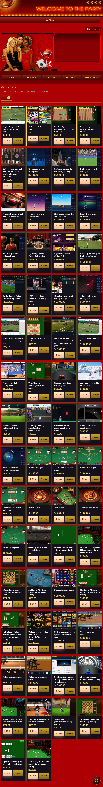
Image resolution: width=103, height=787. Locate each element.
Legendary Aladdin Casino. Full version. (62, 254)
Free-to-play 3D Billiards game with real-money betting (38, 764)
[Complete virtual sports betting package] (64, 284)
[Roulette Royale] (39, 496)
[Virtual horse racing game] (90, 620)
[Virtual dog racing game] (13, 665)
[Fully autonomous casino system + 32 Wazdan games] (64, 620)
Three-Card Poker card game (63, 468)
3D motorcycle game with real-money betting (90, 678)
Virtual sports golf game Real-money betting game (90, 256)
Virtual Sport (91, 77)
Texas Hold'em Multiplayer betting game (36, 385)
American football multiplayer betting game (10, 428)
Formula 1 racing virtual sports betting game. (13, 215)
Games (31, 77)
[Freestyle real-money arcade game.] (90, 202)
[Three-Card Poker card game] (64, 456)
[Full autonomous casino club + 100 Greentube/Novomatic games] (39, 620)
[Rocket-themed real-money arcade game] (13, 456)
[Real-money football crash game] (90, 157)
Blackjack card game (88, 467)
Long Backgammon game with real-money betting (89, 129)
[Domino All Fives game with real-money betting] (64, 535)
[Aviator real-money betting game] (90, 284)
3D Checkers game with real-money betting (89, 720)
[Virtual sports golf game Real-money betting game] (90, 242)
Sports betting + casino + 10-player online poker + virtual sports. (64, 679)
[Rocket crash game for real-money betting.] (64, 157)
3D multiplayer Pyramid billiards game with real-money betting (90, 550)
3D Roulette (59, 507)
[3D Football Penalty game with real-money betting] (64, 707)
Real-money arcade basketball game (10, 254)
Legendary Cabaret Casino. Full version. (36, 254)
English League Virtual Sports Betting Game (12, 297)
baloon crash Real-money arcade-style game (62, 428)
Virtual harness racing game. (37, 678)
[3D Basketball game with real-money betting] (39, 707)
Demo (7, 141)
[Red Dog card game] (39, 456)
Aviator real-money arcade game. (88, 426)
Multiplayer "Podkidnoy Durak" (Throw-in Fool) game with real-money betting (12, 636)
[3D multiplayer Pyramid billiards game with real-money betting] (90, 535)
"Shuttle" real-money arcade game (37, 215)
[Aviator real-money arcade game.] (90, 413)
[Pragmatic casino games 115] (64, 578)
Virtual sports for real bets (37, 128)
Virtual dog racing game (12, 676)
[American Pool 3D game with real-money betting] (13, 707)
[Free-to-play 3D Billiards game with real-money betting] (39, 749)
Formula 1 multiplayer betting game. (63, 384)
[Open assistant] (97, 781)
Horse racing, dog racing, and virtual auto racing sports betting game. (64, 342)
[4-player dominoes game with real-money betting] (13, 749)
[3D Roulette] (64, 496)
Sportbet (51, 77)
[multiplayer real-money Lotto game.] (39, 326)
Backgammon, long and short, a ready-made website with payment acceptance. (12, 173)
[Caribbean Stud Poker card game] (13, 496)
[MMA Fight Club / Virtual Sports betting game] (39, 284)
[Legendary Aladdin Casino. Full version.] (64, 242)
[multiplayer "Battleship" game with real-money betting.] (39, 578)
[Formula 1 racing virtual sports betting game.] (13, 202)
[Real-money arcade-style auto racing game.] (64, 202)
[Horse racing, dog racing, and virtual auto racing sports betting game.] (64, 326)
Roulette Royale (34, 507)
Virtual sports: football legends (89, 339)
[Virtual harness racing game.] (39, 665)
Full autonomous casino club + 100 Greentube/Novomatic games (38, 636)
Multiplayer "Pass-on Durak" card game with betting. (90, 592)
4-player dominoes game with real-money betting (12, 762)
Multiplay (71, 77)
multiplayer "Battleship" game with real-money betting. (38, 592)
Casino (11, 77)
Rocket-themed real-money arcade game (11, 468)
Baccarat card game (11, 547)
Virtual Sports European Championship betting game (13, 341)
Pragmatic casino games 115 (64, 591)
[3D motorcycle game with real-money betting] (90, 665)
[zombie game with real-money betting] (39, 535)
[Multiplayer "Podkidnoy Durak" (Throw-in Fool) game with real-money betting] (13, 620)
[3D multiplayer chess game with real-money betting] (13, 578)
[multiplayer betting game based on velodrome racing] (39, 413)
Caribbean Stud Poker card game (12, 508)
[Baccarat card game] (13, 535)
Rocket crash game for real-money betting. (63, 170)
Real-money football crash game (88, 170)
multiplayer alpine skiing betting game (90, 384)
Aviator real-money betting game (88, 297)
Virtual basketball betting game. (10, 384)
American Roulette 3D (89, 507)
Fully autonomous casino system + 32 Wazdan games (64, 634)
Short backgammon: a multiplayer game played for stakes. (64, 129)
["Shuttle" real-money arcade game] (39, 202)
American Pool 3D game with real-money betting (12, 720)
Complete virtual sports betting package (63, 297)
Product (18, 141)
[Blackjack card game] (90, 456)
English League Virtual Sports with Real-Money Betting (12, 129)
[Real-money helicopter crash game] (39, 157)
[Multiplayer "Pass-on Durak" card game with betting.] (90, 578)
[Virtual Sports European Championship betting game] (13, 326)
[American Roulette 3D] (90, 496)
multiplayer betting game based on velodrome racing (36, 428)
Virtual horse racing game (88, 633)
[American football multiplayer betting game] (13, 413)
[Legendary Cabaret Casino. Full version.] (39, 242)
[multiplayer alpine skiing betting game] (90, 371)
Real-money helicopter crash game (37, 170)
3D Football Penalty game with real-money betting (63, 721)
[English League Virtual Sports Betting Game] (13, 284)
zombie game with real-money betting (37, 548)
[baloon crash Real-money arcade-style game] (64, 413)
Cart (6, 98)
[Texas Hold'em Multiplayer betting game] (39, 371)
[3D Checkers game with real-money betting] (90, 707)
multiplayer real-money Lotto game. (37, 339)
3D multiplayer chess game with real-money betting (12, 592)
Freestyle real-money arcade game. (88, 215)
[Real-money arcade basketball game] (13, 242)
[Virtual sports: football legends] (90, 326)
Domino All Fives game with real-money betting (64, 548)
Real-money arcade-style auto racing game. (64, 215)
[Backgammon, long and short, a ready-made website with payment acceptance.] (13, 157)
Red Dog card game (36, 467)
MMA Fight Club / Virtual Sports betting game (37, 298)
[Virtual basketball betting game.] (13, 371)
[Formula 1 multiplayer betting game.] (64, 371)
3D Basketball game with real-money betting (38, 720)
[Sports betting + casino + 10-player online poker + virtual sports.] (64, 665)
